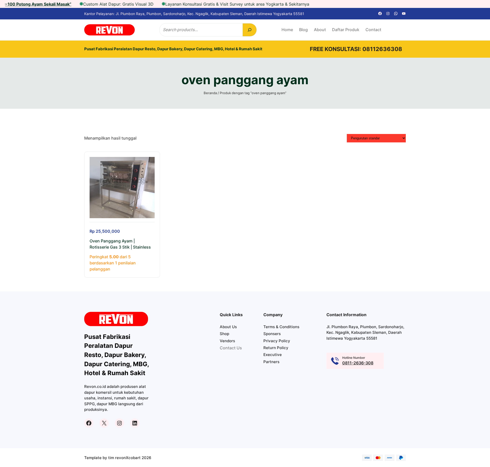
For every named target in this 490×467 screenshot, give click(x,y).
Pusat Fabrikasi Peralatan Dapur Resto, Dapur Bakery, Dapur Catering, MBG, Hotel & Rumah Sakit (173, 48)
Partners (271, 361)
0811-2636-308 (357, 363)
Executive (272, 354)
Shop (224, 333)
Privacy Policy (276, 340)
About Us (228, 326)
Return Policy (275, 347)
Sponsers (272, 333)
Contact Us (231, 348)
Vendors (227, 340)
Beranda (210, 93)
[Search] (249, 29)
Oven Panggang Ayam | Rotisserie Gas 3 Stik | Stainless (120, 244)
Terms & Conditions (281, 326)
